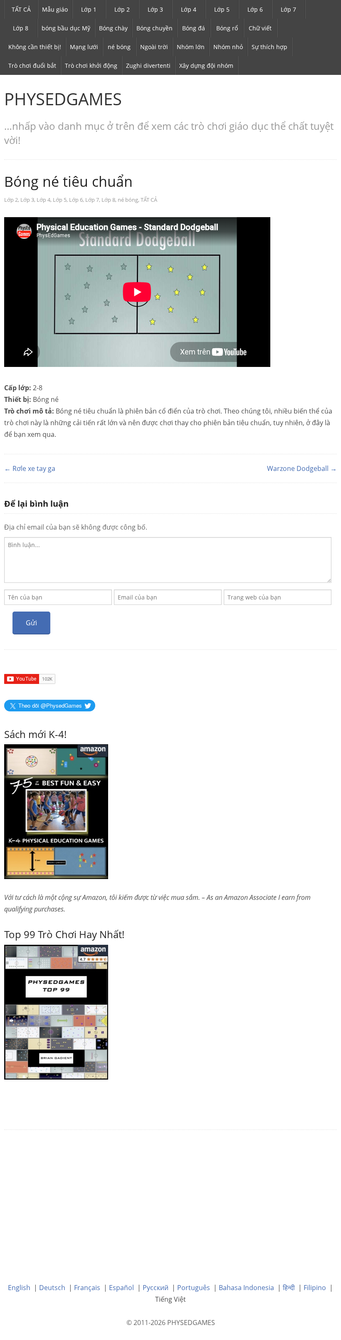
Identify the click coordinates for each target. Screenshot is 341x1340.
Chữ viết (260, 28)
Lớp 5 (222, 9)
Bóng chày (113, 28)
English (19, 1287)
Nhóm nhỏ (228, 47)
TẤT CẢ (21, 9)
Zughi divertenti (148, 65)
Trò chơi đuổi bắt (32, 65)
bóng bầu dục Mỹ (66, 28)
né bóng (119, 47)
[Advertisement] (170, 1200)
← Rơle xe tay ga (29, 468)
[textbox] (167, 560)
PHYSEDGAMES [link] (63, 98)
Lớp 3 (155, 9)
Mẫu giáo (55, 9)
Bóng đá (193, 28)
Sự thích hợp (269, 47)
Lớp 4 (188, 9)
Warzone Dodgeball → (302, 468)
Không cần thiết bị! (34, 47)
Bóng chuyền (154, 28)
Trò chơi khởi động (91, 65)
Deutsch (52, 1287)
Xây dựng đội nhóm (206, 65)
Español (121, 1287)
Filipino (315, 1287)
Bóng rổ (227, 28)
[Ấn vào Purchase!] (56, 1011)
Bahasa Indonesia (246, 1287)
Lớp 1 (88, 9)
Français (87, 1287)
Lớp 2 (122, 9)
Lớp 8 (20, 28)
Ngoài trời (154, 47)
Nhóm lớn (191, 47)
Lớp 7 (288, 9)
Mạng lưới (84, 47)
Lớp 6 (255, 9)
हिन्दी (289, 1287)
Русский (155, 1287)
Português (193, 1287)
